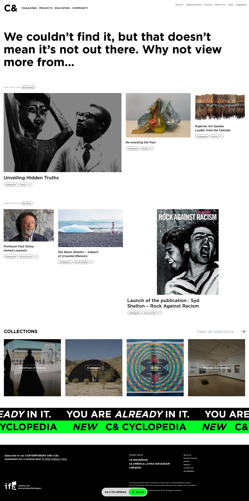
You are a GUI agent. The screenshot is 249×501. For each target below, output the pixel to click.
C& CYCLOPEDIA (116, 426)
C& (10, 8)
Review (145, 149)
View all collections (215, 331)
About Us (220, 4)
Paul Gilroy (26, 203)
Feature (23, 185)
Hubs (231, 4)
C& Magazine (10, 185)
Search (179, 4)
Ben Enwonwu (28, 87)
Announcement (26, 257)
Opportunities (194, 4)
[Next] (243, 331)
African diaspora (81, 262)
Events (208, 4)
